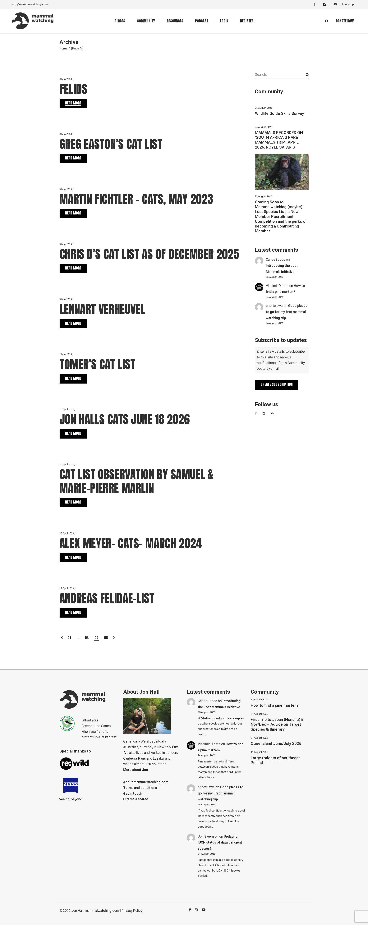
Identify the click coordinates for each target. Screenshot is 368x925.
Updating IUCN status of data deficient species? (220, 842)
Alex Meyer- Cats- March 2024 (130, 543)
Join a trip (347, 4)
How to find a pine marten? (275, 705)
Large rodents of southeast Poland (275, 760)
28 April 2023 (66, 533)
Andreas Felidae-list (106, 598)
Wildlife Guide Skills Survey (279, 114)
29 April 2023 (66, 464)
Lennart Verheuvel (102, 309)
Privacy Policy (132, 910)
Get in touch (132, 793)
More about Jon (135, 769)
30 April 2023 (66, 409)
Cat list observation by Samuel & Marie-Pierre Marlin (136, 481)
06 (106, 637)
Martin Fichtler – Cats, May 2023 (136, 199)
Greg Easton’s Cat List (110, 144)
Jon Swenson (208, 836)
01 (69, 637)
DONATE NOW (345, 21)
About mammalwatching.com (145, 782)
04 (87, 637)
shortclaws (274, 305)
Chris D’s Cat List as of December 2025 (149, 254)
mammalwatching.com (102, 910)
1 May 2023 (65, 354)
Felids (73, 89)
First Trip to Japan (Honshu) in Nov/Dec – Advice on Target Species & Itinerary (277, 724)
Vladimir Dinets (277, 285)
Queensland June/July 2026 (276, 744)
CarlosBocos (275, 259)
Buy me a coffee (135, 799)
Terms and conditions (140, 787)
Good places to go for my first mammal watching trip (286, 311)
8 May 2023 (65, 79)
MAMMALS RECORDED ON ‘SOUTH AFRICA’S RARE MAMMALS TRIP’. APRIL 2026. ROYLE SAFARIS (279, 140)
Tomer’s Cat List (97, 364)
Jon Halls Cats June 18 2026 (124, 419)
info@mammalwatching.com (30, 4)
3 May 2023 (65, 189)
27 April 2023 (66, 588)
